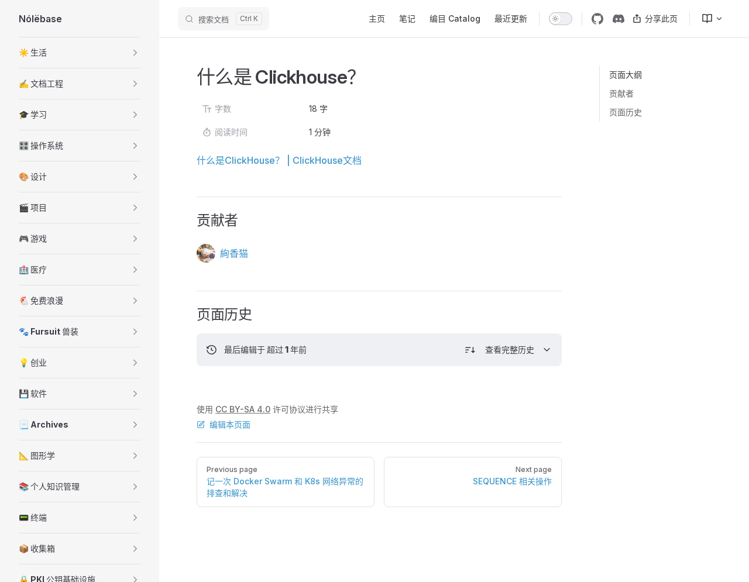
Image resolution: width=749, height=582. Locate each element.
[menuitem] (707, 18)
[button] (79, 52)
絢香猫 (234, 253)
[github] (597, 18)
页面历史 (625, 112)
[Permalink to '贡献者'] (188, 220)
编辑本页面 (229, 424)
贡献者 (621, 93)
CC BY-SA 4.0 (242, 409)
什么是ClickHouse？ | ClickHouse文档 (279, 160)
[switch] (560, 18)
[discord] (618, 18)
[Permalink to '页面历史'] (188, 314)
